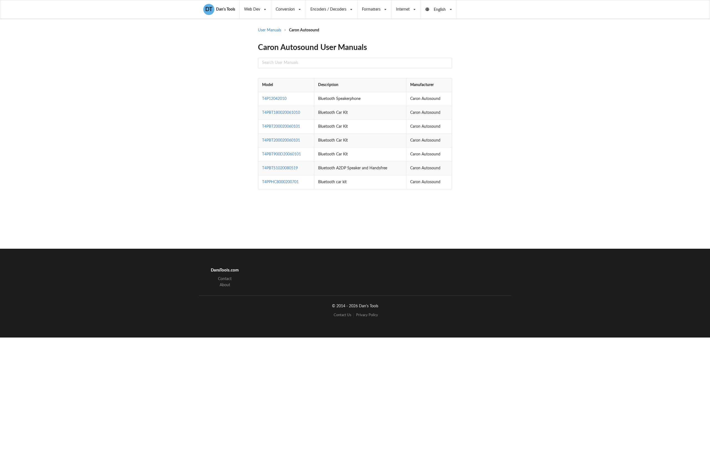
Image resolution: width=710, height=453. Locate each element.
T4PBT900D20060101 (281, 154)
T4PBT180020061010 (281, 113)
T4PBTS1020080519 (280, 168)
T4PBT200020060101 (281, 127)
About (225, 285)
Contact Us (342, 315)
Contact (225, 279)
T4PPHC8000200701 (280, 182)
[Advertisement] (497, 116)
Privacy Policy (367, 315)
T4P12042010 (274, 99)
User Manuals (269, 30)
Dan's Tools (220, 9)
